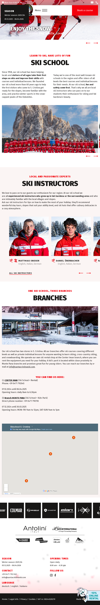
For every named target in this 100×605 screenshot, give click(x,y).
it (23, 586)
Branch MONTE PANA (15, 398)
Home (4, 599)
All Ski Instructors (20, 273)
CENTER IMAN (11, 380)
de (5, 586)
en (14, 586)
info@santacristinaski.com (22, 367)
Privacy (23, 599)
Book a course (85, 10)
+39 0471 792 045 (9, 574)
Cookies (32, 599)
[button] (87, 43)
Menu (38, 10)
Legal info (13, 599)
